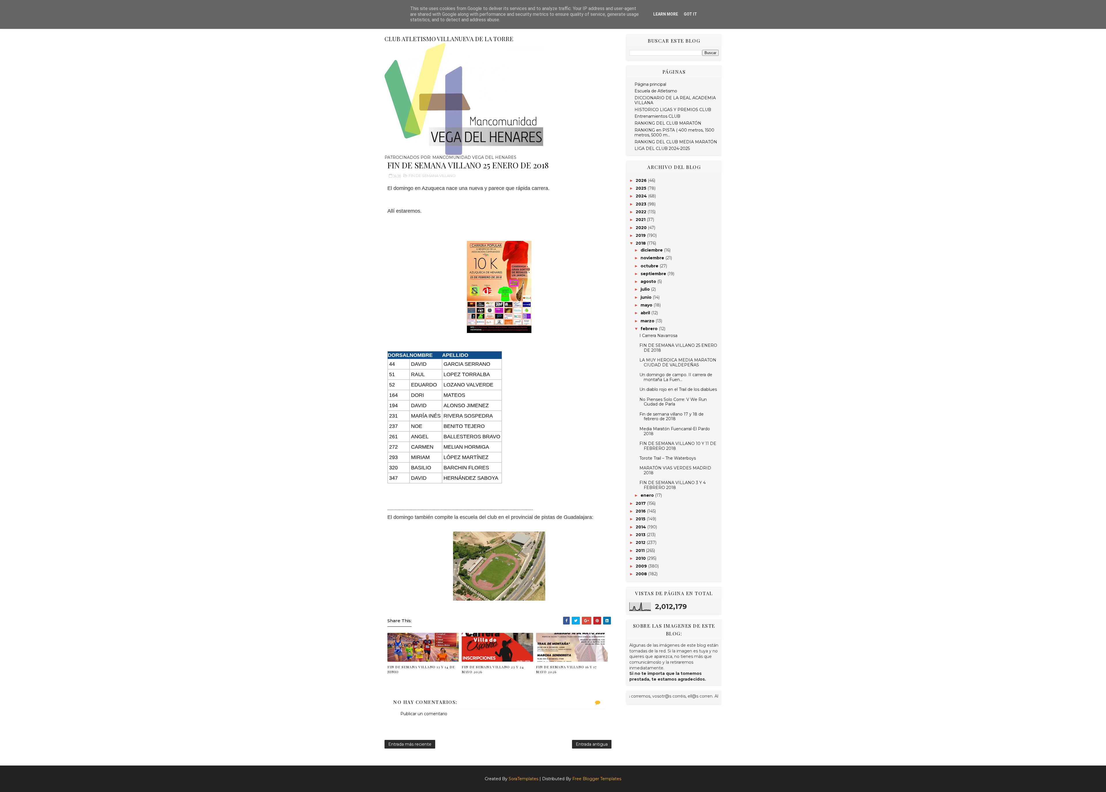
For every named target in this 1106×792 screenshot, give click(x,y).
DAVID (419, 364)
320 (393, 468)
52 (392, 385)
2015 (641, 518)
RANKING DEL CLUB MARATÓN (668, 123)
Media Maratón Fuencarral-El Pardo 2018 (674, 431)
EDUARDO (424, 385)
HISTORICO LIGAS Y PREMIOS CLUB (673, 109)
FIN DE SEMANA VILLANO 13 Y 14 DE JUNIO (421, 669)
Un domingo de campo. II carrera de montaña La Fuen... (675, 377)
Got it (690, 14)
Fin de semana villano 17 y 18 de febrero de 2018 (671, 417)
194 (393, 405)
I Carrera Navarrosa (658, 335)
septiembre (654, 273)
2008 (642, 573)
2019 (641, 235)
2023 (641, 204)
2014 (641, 527)
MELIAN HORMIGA (466, 447)
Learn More (665, 14)
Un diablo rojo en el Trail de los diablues (678, 389)
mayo (647, 305)
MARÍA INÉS (426, 416)
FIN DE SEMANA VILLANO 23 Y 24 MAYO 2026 (493, 669)
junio (647, 297)
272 (393, 447)
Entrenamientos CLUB (657, 116)
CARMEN (422, 447)
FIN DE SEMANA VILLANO (432, 175)
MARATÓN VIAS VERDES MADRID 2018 (675, 470)
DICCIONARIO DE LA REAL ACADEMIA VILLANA (675, 100)
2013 (641, 534)
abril (646, 312)
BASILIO (421, 468)
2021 (641, 219)
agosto (649, 281)
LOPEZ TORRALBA (467, 374)
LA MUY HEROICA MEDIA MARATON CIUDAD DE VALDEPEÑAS (677, 362)
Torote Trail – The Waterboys (667, 458)
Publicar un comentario (423, 713)
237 (393, 426)
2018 (641, 243)
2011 (641, 550)
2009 (642, 566)
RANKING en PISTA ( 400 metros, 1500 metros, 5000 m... (674, 132)
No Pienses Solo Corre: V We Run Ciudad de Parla (673, 402)
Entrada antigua (592, 744)
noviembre (653, 257)
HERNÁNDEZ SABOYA (471, 478)
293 (393, 457)
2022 (641, 211)
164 (393, 395)
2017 (641, 503)
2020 (642, 227)
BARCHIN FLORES (466, 468)
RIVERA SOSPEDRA (468, 416)
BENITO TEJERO (464, 426)
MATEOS (454, 395)
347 (393, 478)
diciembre (652, 250)
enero (648, 495)
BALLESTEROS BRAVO (472, 436)
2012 (641, 542)
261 (393, 436)
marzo (648, 320)
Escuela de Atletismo (656, 91)
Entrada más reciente (409, 744)
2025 (641, 188)
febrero (650, 328)
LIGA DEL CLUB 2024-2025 (662, 148)
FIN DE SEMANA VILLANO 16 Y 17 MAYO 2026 (566, 669)
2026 (642, 180)
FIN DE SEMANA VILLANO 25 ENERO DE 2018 (678, 348)
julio (646, 289)
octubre (650, 266)
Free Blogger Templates (596, 778)
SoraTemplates (523, 778)
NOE (416, 426)
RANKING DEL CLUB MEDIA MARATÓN (676, 141)
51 (392, 374)
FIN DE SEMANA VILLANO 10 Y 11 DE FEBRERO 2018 (677, 446)
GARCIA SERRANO (467, 364)
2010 (641, 558)
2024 (642, 196)
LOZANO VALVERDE (468, 385)
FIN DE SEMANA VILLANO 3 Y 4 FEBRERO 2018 (672, 485)
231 (393, 416)
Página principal (650, 84)
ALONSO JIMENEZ (466, 405)
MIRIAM (420, 457)
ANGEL (420, 436)
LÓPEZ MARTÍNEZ (466, 457)
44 (392, 364)
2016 (641, 511)
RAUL (418, 374)
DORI (417, 395)
